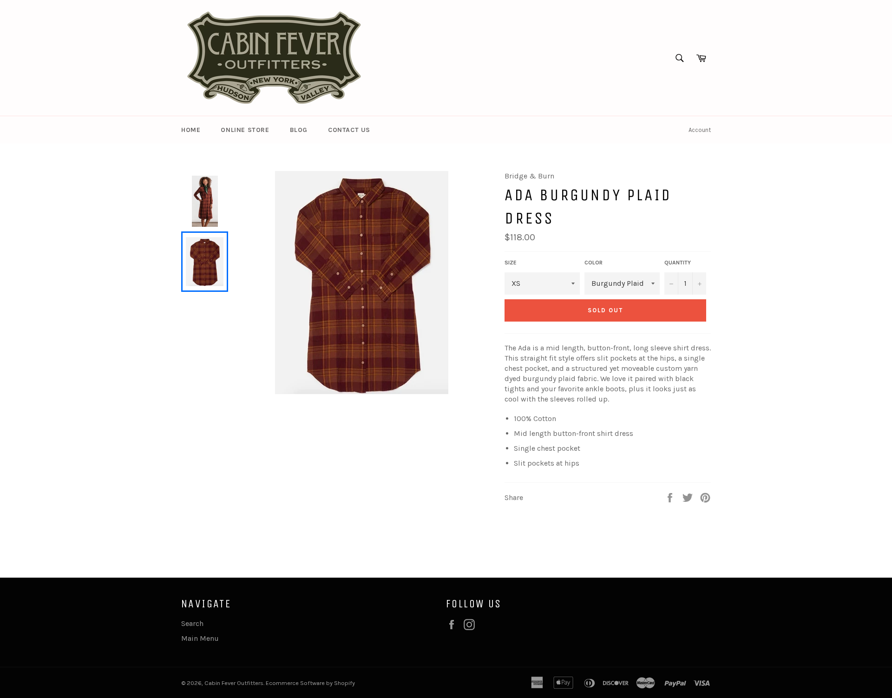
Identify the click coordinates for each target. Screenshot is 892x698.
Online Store (245, 130)
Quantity (677, 262)
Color (593, 262)
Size (511, 262)
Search (192, 623)
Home (190, 130)
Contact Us (349, 130)
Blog (299, 130)
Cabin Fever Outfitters (233, 682)
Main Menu (200, 638)
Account (700, 129)
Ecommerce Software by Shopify (310, 682)
